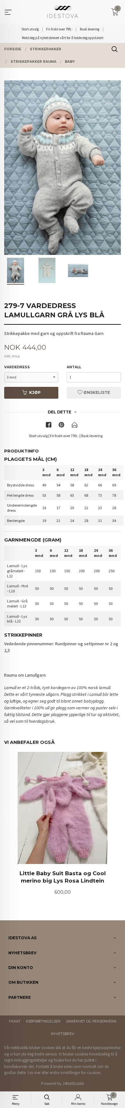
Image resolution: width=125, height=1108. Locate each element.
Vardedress (17, 367)
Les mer (34, 1072)
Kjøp (35, 392)
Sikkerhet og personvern (91, 1021)
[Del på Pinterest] (61, 426)
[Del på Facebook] (49, 426)
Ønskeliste (96, 392)
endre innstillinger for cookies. (75, 1072)
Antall (74, 367)
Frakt (15, 1021)
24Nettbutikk (73, 1083)
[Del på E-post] (75, 426)
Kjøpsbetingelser (43, 1021)
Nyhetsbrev (62, 1034)
